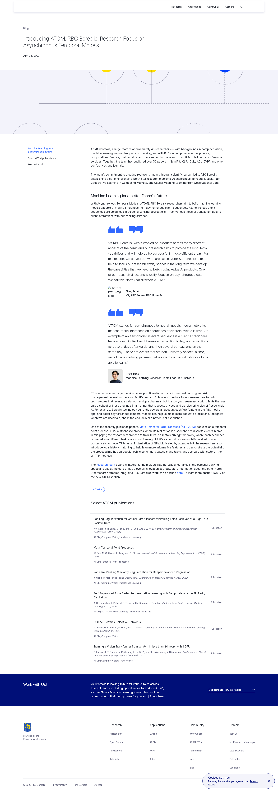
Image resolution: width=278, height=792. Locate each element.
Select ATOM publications (42, 158)
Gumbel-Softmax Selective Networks (112, 618)
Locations (235, 767)
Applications (194, 6)
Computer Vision (109, 537)
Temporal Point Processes (115, 561)
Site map (98, 785)
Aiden (152, 759)
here (180, 473)
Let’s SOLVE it (237, 750)
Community (213, 6)
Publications (116, 750)
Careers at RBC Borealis (224, 689)
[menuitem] (176, 7)
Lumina (153, 733)
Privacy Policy (59, 785)
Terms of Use (80, 785)
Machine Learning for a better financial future (40, 150)
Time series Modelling (140, 611)
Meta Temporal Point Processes (109, 544)
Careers (229, 6)
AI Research (116, 733)
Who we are (196, 733)
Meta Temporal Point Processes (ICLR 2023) (167, 427)
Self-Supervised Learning (114, 611)
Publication (216, 528)
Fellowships (235, 759)
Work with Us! (35, 164)
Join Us (233, 733)
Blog (26, 28)
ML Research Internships (242, 742)
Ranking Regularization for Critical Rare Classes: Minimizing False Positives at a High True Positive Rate (152, 515)
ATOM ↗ (97, 489)
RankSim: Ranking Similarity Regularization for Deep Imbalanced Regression (136, 569)
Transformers (127, 660)
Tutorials (114, 759)
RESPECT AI (196, 742)
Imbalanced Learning (130, 537)
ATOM (97, 537)
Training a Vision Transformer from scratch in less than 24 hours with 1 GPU (136, 643)
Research (176, 6)
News (192, 759)
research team (106, 464)
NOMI (152, 750)
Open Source (117, 742)
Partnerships (196, 750)
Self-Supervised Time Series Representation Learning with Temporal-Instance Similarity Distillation (150, 590)
